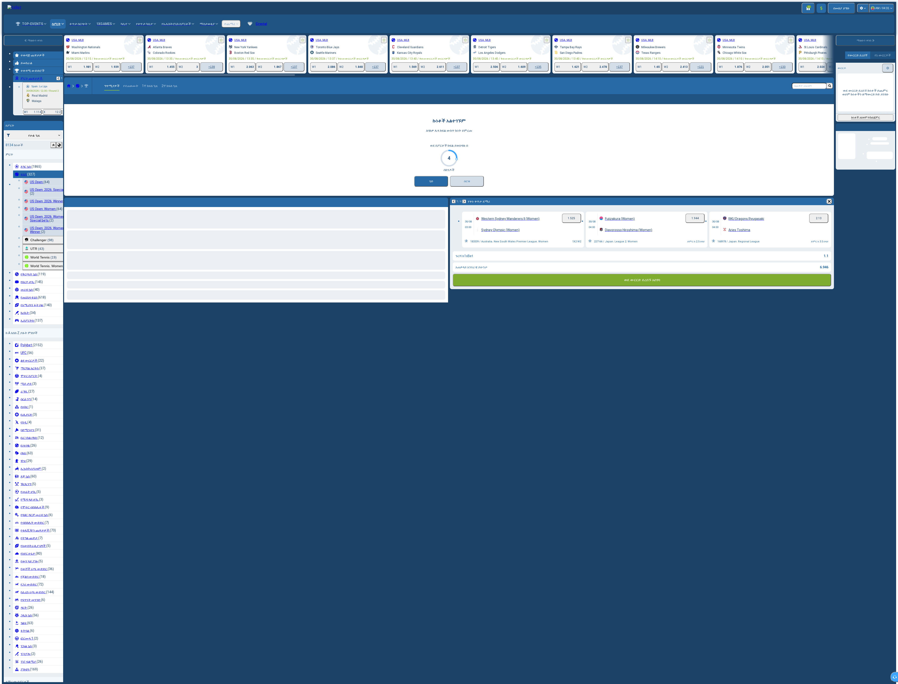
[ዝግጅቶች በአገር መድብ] (59, 145)
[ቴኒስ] (77, 86)
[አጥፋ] (829, 209)
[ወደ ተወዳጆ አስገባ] (140, 40)
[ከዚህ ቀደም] (58, 78)
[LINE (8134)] (69, 86)
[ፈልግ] (829, 86)
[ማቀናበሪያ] (863, 8)
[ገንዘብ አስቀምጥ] (821, 8)
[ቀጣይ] (464, 209)
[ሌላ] (827, 102)
